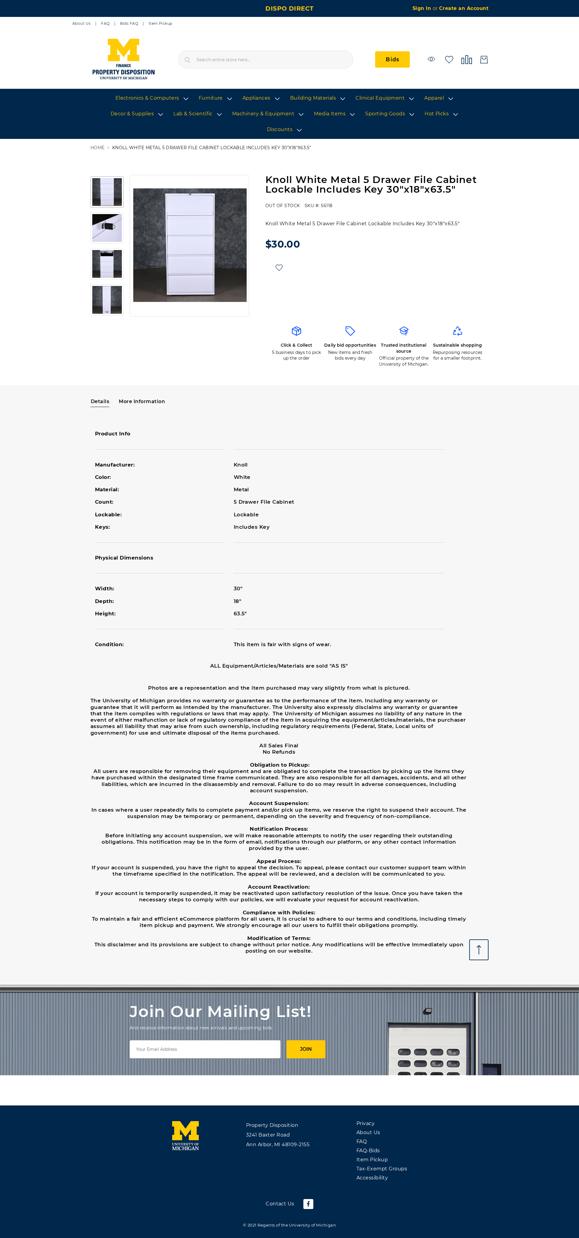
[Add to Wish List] (279, 267)
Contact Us (280, 1204)
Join (306, 1049)
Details (100, 401)
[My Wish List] (449, 59)
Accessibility (372, 1178)
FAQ (105, 23)
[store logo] (123, 59)
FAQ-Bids (368, 1150)
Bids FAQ (129, 23)
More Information (142, 401)
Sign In (423, 8)
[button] (139, 245)
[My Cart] (484, 59)
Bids (392, 59)
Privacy (365, 1123)
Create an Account (464, 8)
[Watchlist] (432, 59)
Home (97, 147)
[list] (289, 114)
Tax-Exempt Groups (381, 1169)
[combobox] (265, 59)
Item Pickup (160, 23)
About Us (81, 23)
